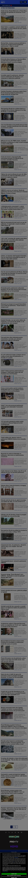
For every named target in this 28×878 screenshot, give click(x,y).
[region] (14, 865)
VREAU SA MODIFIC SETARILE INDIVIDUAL (14, 875)
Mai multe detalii (16, 857)
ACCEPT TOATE (14, 873)
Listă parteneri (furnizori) (5, 871)
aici (13, 861)
